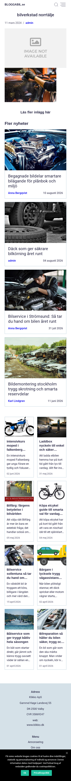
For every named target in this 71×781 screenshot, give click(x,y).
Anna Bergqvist (17, 193)
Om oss (35, 747)
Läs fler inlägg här (35, 112)
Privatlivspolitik (41, 773)
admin (29, 22)
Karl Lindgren (16, 401)
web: (35, 720)
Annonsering (35, 742)
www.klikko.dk (35, 725)
